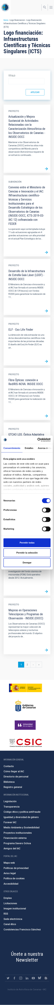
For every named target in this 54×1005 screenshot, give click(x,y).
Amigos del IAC (12, 848)
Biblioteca (9, 781)
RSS (6, 913)
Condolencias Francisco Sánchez (22, 929)
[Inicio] (5, 7)
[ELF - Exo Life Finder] (46, 361)
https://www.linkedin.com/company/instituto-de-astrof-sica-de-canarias (27, 978)
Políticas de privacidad (16, 868)
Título (11, 75)
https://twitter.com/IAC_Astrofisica (8, 978)
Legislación (10, 801)
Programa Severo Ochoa (17, 843)
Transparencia (12, 806)
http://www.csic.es (25, 743)
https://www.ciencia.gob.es (25, 687)
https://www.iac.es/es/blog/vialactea (46, 978)
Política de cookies (14, 878)
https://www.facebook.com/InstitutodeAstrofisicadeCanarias (14, 978)
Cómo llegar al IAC (14, 771)
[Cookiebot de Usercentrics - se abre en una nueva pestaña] (38, 440)
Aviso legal (10, 873)
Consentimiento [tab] (11, 448)
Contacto (9, 766)
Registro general (13, 787)
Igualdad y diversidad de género (21, 817)
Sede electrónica (13, 919)
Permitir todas (27, 542)
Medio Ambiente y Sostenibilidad (21, 827)
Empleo (8, 898)
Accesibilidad (11, 883)
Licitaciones (10, 903)
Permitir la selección (27, 552)
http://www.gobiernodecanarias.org (25, 706)
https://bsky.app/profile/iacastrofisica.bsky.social (39, 978)
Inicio (6, 20)
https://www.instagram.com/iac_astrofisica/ (21, 978)
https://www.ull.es (25, 725)
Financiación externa (15, 838)
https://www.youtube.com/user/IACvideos (33, 978)
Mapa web (9, 862)
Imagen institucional (15, 908)
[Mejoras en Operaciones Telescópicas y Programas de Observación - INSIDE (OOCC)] (46, 650)
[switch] (46, 510)
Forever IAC (10, 822)
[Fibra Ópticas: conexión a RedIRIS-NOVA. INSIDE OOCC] (46, 416)
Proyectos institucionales (18, 832)
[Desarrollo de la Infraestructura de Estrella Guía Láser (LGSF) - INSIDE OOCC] (46, 311)
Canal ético (10, 924)
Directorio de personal (16, 776)
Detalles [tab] (29, 448)
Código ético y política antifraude (22, 811)
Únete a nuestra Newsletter (27, 957)
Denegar (27, 562)
